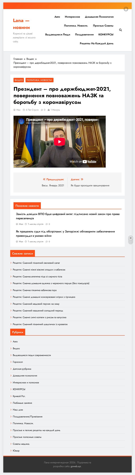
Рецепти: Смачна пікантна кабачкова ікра (34, 290)
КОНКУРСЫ (105, 34)
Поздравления (84, 34)
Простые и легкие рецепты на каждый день (36, 430)
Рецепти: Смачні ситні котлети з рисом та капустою (39, 317)
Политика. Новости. (76, 25)
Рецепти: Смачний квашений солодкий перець (38, 310)
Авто (57, 17)
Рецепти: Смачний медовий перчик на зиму (36, 304)
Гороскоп (18, 362)
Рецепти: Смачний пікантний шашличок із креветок (40, 324)
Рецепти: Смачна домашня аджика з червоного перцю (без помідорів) (51, 283)
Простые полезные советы (27, 437)
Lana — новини (21, 24)
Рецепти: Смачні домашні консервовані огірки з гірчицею (44, 297)
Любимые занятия (22, 403)
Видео (19, 80)
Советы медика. (21, 444)
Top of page (125, 9)
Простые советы (103, 25)
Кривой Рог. (19, 396)
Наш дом (18, 409)
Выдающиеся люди (57, 34)
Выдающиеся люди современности (32, 355)
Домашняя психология (99, 17)
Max (18, 109)
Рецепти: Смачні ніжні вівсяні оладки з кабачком (39, 269)
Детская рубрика (22, 369)
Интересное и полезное (26, 382)
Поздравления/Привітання (27, 416)
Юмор (16, 450)
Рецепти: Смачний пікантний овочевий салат (36, 263)
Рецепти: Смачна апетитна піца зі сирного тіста (37, 276)
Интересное (72, 17)
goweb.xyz (76, 466)
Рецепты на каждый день (96, 43)
